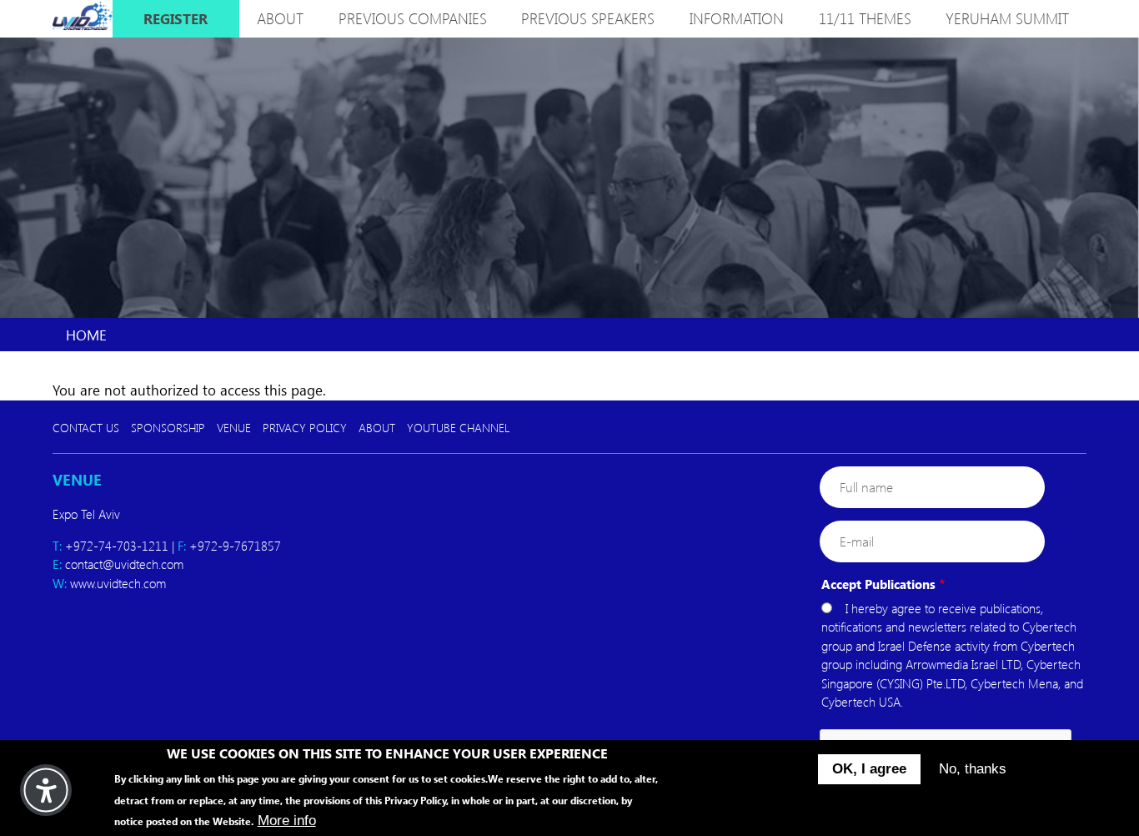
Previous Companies (413, 18)
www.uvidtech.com (118, 583)
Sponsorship (168, 428)
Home (86, 334)
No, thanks (972, 769)
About (377, 428)
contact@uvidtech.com (124, 564)
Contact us (86, 428)
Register (175, 18)
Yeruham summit (1007, 18)
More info (287, 820)
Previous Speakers (588, 18)
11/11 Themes (865, 18)
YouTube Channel (458, 428)
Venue (234, 428)
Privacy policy (305, 428)
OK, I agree (869, 769)
